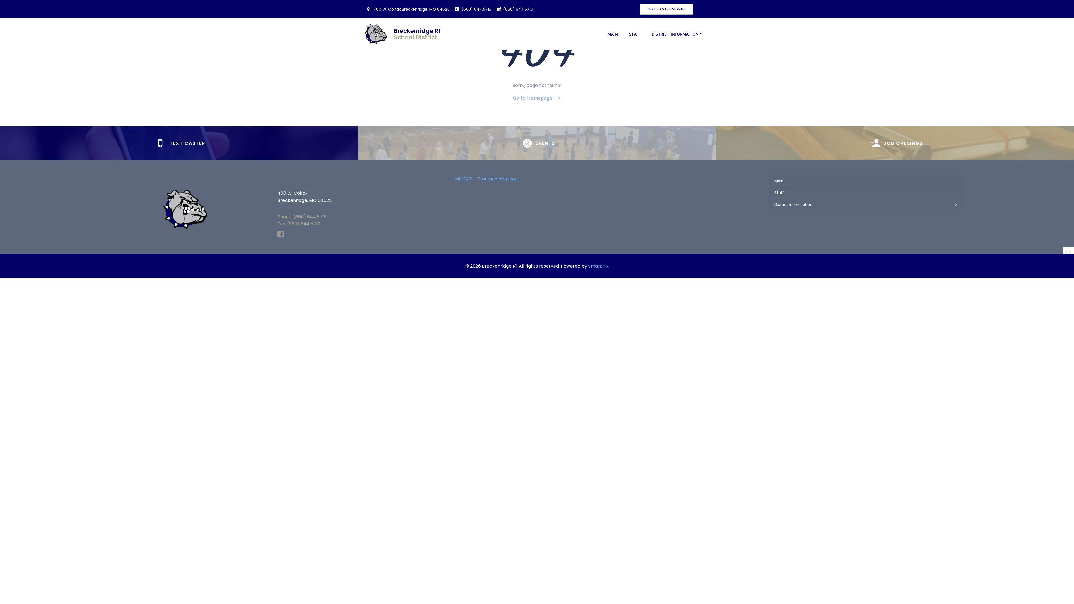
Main (612, 34)
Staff (634, 34)
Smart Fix (598, 266)
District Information (675, 34)
